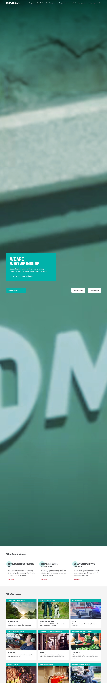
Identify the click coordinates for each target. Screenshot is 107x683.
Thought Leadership (64, 3)
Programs (32, 3)
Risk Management (51, 3)
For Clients (40, 3)
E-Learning (92, 3)
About (74, 3)
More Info (11, 579)
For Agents (81, 3)
